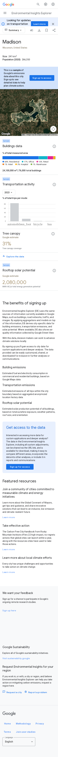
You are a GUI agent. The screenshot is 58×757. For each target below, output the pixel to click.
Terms (54, 135)
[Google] (9, 713)
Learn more (8, 517)
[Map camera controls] (53, 129)
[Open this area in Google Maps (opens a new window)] (6, 134)
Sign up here (9, 610)
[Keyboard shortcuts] (23, 135)
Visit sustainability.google (16, 658)
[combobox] (16, 30)
